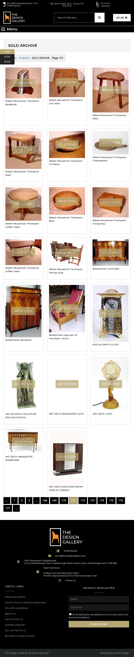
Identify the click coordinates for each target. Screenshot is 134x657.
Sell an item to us (15, 630)
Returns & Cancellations (20, 636)
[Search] (99, 17)
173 (92, 500)
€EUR (9, 56)
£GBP (10, 51)
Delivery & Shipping (16, 608)
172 (83, 500)
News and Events (15, 597)
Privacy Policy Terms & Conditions (25, 602)
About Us (10, 614)
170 (64, 500)
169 (54, 500)
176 (120, 500)
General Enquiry (15, 625)
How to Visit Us (14, 619)
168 (45, 500)
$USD (9, 61)
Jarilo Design (122, 653)
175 (111, 500)
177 (8, 508)
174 (102, 500)
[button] (9, 29)
